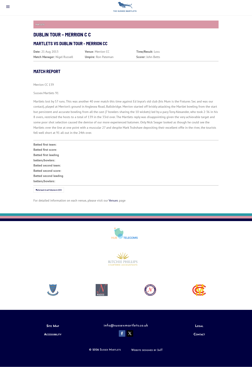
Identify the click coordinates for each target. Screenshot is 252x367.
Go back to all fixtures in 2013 (50, 190)
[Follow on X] (130, 333)
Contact (199, 334)
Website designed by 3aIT (147, 350)
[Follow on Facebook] (122, 333)
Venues (113, 200)
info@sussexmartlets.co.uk (126, 325)
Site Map (52, 326)
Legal (199, 326)
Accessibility (52, 334)
